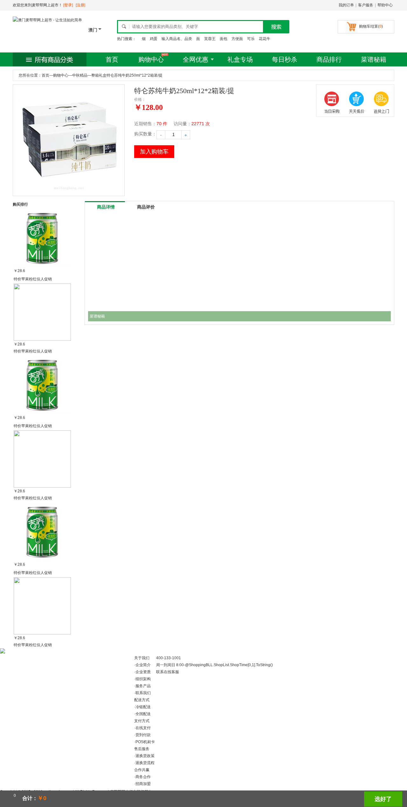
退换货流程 (145, 763)
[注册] (80, 5)
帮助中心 (385, 5)
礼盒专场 (240, 59)
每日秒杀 (284, 59)
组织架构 (143, 679)
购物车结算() (371, 26)
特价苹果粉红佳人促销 (33, 279)
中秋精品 (79, 75)
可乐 (251, 39)
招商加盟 (143, 784)
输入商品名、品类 (177, 39)
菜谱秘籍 (373, 59)
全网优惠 (195, 59)
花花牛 (264, 39)
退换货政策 (145, 756)
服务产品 (143, 686)
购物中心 (151, 59)
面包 (223, 39)
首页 (112, 59)
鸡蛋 (153, 39)
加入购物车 (154, 151)
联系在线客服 (167, 672)
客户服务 (365, 5)
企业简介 (143, 665)
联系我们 (143, 693)
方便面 (237, 39)
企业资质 (143, 672)
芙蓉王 (210, 39)
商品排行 (329, 59)
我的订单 (346, 5)
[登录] (68, 5)
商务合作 (143, 777)
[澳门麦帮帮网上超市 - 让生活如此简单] (47, 20)
